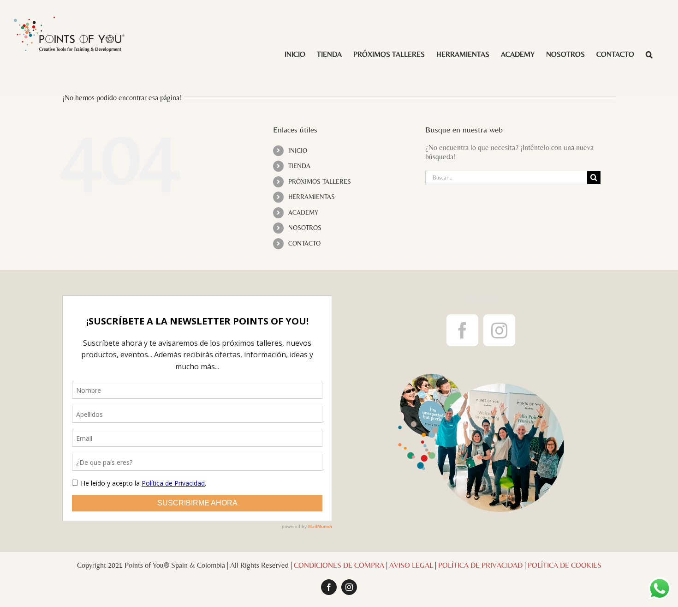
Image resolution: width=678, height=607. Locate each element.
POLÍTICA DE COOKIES (564, 565)
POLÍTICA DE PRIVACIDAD (480, 565)
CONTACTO (304, 243)
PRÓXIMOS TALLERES (319, 181)
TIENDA (299, 165)
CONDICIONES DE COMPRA (339, 565)
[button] (649, 54)
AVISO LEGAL (411, 565)
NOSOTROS (304, 227)
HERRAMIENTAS (311, 196)
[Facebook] (462, 330)
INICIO (297, 150)
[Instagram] (499, 330)
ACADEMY (303, 212)
